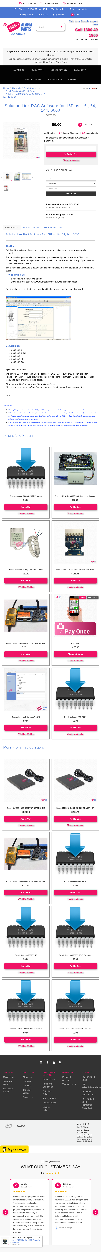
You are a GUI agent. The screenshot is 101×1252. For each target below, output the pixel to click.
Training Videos (58, 9)
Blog (72, 9)
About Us (82, 9)
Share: (86, 89)
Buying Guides (27, 15)
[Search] (61, 27)
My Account (59, 15)
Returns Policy (49, 1103)
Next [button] (33, 176)
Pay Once (75, 643)
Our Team (27, 1081)
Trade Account (69, 1084)
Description (11, 228)
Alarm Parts (37, 70)
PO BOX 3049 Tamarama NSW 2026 (88, 1103)
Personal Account (66, 1078)
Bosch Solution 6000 (15, 91)
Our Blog (27, 1086)
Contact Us (43, 15)
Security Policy (46, 1108)
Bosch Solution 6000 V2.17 (26, 955)
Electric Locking (33, 79)
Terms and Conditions (48, 1085)
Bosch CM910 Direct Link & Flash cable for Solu (25, 643)
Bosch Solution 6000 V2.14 (75, 717)
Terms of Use (49, 1079)
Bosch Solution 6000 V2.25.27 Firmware (26, 496)
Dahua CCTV (80, 70)
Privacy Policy (49, 1098)
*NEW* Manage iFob (37, 9)
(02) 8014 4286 (88, 1078)
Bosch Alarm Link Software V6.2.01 (26, 717)
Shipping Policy (47, 1092)
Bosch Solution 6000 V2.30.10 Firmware (75, 1029)
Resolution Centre (8, 1090)
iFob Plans (19, 9)
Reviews (48, 228)
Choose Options (75, 654)
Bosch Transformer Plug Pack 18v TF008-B (26, 570)
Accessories (54, 79)
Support (72, 79)
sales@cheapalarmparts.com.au (90, 1087)
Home (6, 88)
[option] (21, 140)
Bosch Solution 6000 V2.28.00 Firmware (26, 1029)
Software (31, 91)
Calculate (72, 194)
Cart (76, 15)
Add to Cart (71, 154)
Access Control (59, 70)
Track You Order (7, 1083)
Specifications (31, 228)
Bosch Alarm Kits (32, 88)
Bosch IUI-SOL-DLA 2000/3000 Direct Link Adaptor (75, 496)
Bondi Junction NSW (88, 1093)
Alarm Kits (19, 70)
